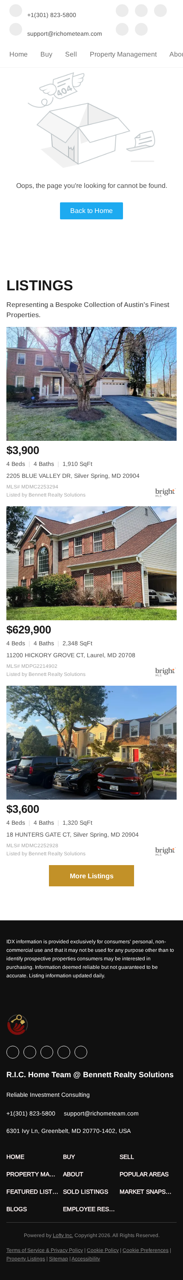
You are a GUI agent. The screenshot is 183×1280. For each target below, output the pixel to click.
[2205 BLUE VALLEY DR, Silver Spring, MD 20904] (91, 384)
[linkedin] (141, 11)
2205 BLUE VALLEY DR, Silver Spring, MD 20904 (73, 475)
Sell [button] (71, 54)
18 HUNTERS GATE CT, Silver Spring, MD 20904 (72, 834)
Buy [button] (46, 54)
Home (18, 54)
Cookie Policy (103, 1250)
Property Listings (25, 1259)
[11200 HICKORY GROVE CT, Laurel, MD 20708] (91, 563)
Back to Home (91, 210)
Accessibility (85, 1259)
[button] (34, 1156)
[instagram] (122, 30)
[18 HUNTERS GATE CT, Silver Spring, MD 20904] (91, 743)
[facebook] (122, 11)
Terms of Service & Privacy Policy (44, 1250)
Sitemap (58, 1259)
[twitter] (160, 11)
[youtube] (141, 30)
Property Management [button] (123, 54)
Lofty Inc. (63, 1235)
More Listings (92, 876)
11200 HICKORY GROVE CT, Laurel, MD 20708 (70, 655)
